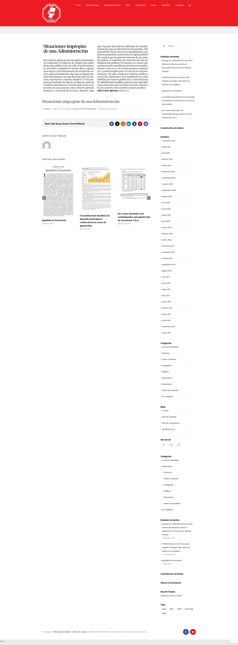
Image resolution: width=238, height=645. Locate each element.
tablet (179, 609)
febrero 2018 (167, 234)
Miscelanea (166, 384)
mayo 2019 (166, 147)
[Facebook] (164, 445)
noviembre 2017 (168, 252)
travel (164, 613)
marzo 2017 (166, 302)
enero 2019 (166, 165)
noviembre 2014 (168, 326)
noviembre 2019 (168, 141)
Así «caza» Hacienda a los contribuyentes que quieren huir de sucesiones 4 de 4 (134, 217)
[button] (190, 5)
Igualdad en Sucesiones (54, 220)
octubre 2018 (167, 184)
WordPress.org (168, 429)
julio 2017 (166, 277)
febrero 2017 (167, 308)
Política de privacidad (61, 632)
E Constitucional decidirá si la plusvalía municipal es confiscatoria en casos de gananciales (178, 100)
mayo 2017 (166, 289)
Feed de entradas (169, 417)
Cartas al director (80, 109)
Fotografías (166, 365)
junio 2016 (166, 320)
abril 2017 (166, 295)
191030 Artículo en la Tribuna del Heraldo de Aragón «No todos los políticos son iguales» (176, 81)
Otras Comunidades (170, 390)
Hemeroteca (91, 109)
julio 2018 (166, 203)
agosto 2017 (167, 271)
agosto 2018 (167, 196)
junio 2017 (166, 283)
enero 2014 (166, 333)
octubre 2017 (167, 258)
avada (164, 609)
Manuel (48, 109)
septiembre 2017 (169, 264)
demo (172, 609)
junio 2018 (166, 209)
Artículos (165, 353)
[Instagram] (179, 445)
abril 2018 (166, 221)
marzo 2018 (167, 227)
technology (189, 609)
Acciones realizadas (170, 347)
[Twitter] (171, 445)
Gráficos (165, 372)
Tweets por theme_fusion (171, 596)
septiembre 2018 (169, 190)
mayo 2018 (166, 215)
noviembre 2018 (168, 178)
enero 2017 (166, 314)
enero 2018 (166, 240)
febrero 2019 (167, 159)
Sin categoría (167, 396)
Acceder (165, 411)
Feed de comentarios (170, 423)
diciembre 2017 (168, 246)
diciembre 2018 (168, 172)
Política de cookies (79, 632)
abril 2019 (166, 153)
